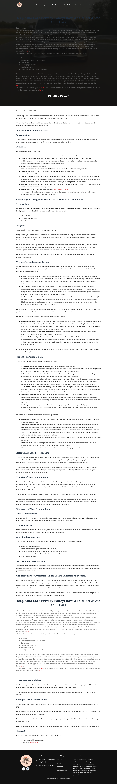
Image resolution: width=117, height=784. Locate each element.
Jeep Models (56, 5)
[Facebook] (23, 769)
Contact (59, 763)
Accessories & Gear (90, 5)
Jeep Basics (46, 5)
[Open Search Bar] (99, 5)
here (27, 51)
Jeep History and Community (72, 5)
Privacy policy (61, 766)
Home (38, 5)
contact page (34, 742)
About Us (59, 759)
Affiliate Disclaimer (62, 770)
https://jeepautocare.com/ (61, 189)
